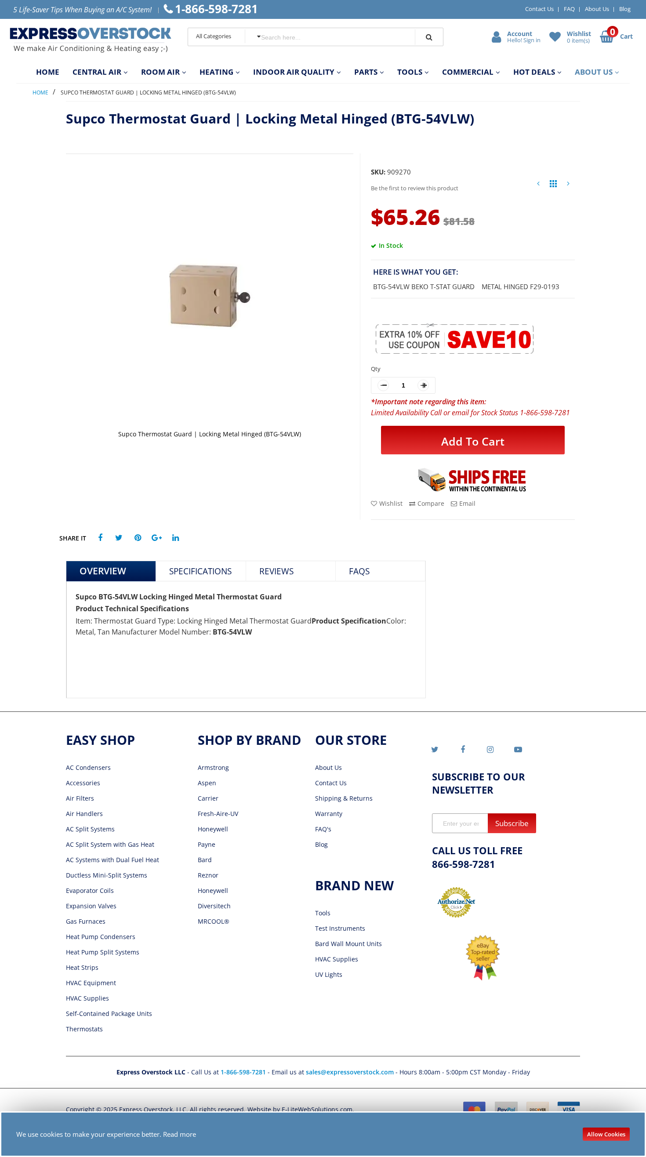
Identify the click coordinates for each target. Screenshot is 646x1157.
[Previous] (538, 186)
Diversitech (214, 906)
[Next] (568, 186)
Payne (206, 844)
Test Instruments (340, 928)
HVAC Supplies (87, 998)
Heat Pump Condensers (100, 936)
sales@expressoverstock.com (350, 1072)
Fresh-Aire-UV (218, 813)
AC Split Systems (90, 829)
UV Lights (328, 974)
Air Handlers (84, 813)
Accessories (83, 783)
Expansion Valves (91, 906)
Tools (322, 913)
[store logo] (90, 40)
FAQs (359, 571)
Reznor (208, 875)
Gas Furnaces (85, 921)
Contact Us (539, 9)
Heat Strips (82, 967)
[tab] (111, 571)
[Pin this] (137, 538)
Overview (103, 571)
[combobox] (330, 37)
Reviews (276, 571)
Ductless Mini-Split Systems (106, 875)
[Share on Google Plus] (156, 538)
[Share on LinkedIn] (175, 538)
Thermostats (84, 1029)
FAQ (569, 9)
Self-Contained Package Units (109, 1013)
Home (40, 92)
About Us (597, 9)
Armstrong (213, 767)
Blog (625, 9)
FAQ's (323, 829)
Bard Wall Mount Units (348, 943)
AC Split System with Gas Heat (110, 844)
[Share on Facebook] (100, 538)
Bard (205, 860)
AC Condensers (88, 767)
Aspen (207, 783)
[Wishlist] (556, 36)
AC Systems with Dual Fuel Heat (112, 860)
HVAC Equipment (91, 983)
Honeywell (213, 829)
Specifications (200, 571)
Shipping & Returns (344, 798)
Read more (179, 1134)
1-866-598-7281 (244, 1072)
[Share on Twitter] (118, 538)
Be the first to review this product (414, 188)
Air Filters (80, 798)
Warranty (328, 813)
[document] (323, 1134)
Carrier (208, 798)
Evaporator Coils (90, 890)
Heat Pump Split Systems (102, 952)
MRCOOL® (213, 921)
